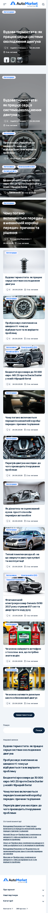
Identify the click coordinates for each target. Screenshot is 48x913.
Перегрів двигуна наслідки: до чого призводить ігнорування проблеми (22, 809)
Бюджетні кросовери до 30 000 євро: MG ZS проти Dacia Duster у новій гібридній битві (23, 781)
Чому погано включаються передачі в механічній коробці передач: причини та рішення (22, 795)
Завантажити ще (24, 715)
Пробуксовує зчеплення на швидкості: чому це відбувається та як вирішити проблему (21, 765)
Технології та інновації (15, 580)
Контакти (7, 909)
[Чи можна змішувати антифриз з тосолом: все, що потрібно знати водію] (24, 633)
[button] (5, 4)
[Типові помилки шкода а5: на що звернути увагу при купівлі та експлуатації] (24, 538)
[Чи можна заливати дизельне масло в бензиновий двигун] (24, 679)
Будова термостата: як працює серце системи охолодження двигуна (23, 749)
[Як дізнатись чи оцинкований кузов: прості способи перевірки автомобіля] (24, 493)
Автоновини (9, 167)
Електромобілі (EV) (27, 167)
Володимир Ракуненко (13, 826)
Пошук (6, 725)
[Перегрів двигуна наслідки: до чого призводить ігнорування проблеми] (24, 447)
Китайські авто (10, 171)
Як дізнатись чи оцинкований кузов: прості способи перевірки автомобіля (23, 851)
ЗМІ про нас (21, 909)
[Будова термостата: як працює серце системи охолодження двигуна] (24, 102)
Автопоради (9, 12)
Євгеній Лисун (9, 834)
